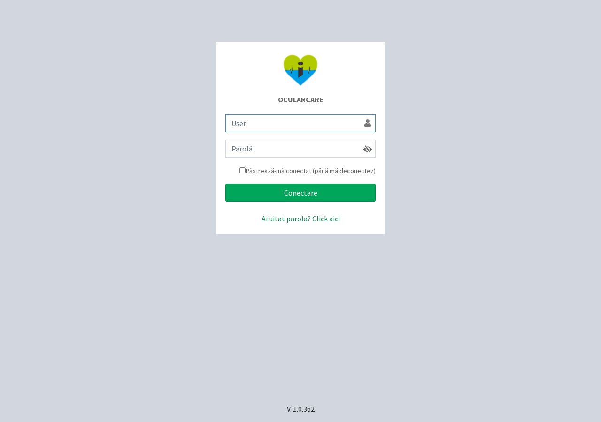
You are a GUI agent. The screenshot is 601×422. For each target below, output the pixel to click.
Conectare (300, 192)
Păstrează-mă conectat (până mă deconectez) (311, 170)
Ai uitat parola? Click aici (301, 218)
